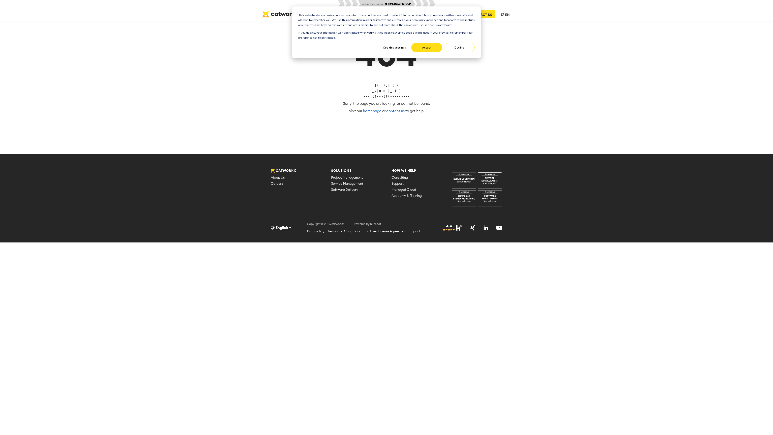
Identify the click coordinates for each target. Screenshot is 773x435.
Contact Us (481, 15)
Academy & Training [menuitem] (407, 195)
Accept (426, 47)
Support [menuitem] (398, 183)
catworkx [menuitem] (286, 170)
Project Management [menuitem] (347, 177)
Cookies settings (394, 47)
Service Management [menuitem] (347, 183)
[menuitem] (477, 189)
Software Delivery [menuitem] (344, 189)
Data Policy (315, 231)
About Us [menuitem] (278, 177)
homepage (372, 111)
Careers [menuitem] (277, 183)
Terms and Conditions (344, 231)
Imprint (415, 231)
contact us (395, 111)
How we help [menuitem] (404, 170)
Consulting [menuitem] (400, 177)
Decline (459, 47)
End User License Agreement (385, 231)
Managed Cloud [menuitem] (404, 189)
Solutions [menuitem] (341, 170)
